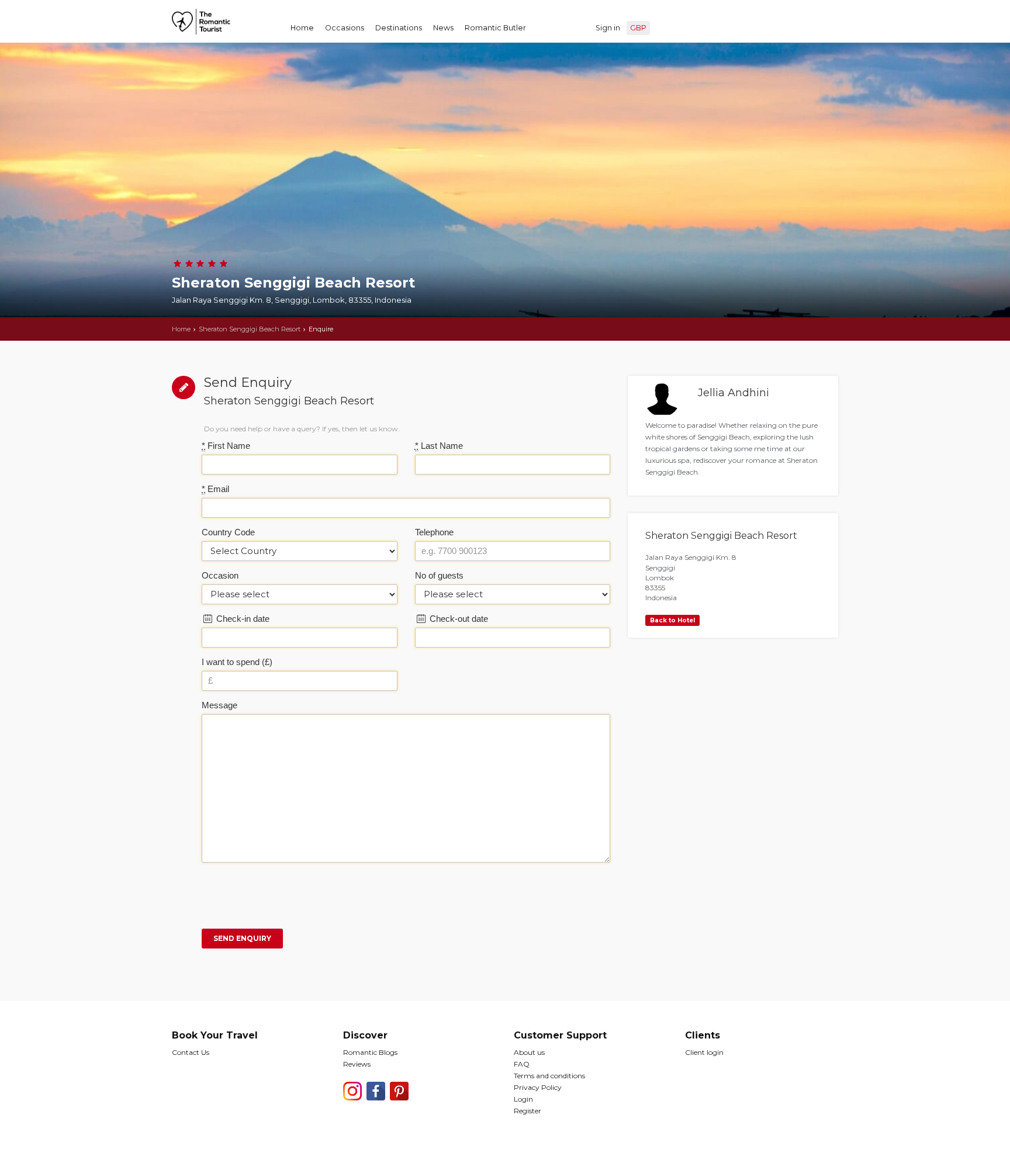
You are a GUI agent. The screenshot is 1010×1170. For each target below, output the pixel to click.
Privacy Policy (538, 1087)
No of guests (439, 575)
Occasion (220, 575)
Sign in (608, 27)
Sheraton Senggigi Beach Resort (249, 329)
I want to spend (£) (237, 662)
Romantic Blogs (370, 1052)
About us (529, 1052)
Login (523, 1099)
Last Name (439, 446)
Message (219, 705)
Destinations (398, 27)
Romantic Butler (495, 27)
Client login (704, 1052)
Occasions (344, 27)
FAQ (522, 1064)
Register (527, 1110)
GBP (638, 27)
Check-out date (457, 619)
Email (215, 489)
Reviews (357, 1064)
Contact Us (190, 1052)
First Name (226, 446)
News (443, 27)
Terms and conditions (549, 1075)
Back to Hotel (672, 620)
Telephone (434, 532)
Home (302, 27)
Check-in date (241, 619)
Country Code (228, 532)
